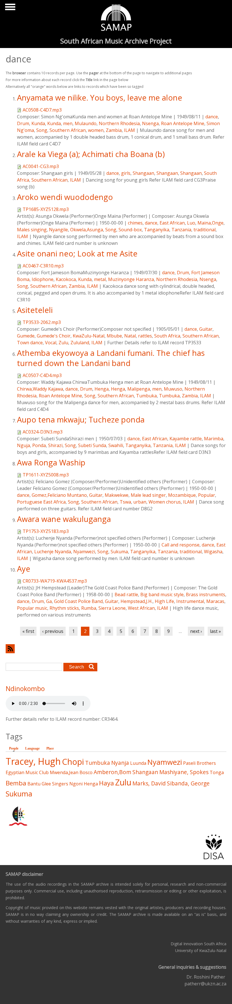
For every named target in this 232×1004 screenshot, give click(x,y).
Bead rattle (126, 594)
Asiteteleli (35, 310)
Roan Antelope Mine (182, 123)
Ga (49, 601)
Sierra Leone (112, 608)
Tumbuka (146, 396)
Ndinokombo (25, 688)
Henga (101, 389)
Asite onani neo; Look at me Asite (77, 253)
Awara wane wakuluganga (64, 519)
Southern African (68, 130)
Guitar (205, 329)
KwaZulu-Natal (88, 336)
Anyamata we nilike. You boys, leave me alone (99, 97)
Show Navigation (9, 8)
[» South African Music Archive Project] (116, 18)
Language (32, 748)
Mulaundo (85, 123)
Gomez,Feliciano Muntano (59, 495)
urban (139, 502)
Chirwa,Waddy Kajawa (40, 389)
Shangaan (143, 173)
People (15, 748)
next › (196, 631)
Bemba (16, 783)
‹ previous (52, 631)
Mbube (114, 336)
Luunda (138, 763)
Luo (191, 223)
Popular (206, 495)
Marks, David (149, 783)
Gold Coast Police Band (78, 601)
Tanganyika (156, 230)
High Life (164, 601)
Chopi (73, 761)
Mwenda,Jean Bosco (71, 772)
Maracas (215, 601)
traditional (205, 230)
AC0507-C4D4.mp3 (42, 375)
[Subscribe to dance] (116, 648)
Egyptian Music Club (27, 772)
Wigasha (213, 551)
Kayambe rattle (185, 438)
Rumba (88, 608)
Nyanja (120, 762)
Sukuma (119, 551)
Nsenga (150, 123)
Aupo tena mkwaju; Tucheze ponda (81, 419)
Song (41, 130)
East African (172, 223)
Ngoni (76, 784)
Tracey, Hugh (33, 761)
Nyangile (58, 230)
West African (141, 608)
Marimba (213, 438)
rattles (145, 336)
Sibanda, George (188, 783)
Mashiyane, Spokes (184, 772)
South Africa (167, 336)
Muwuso (173, 389)
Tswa (125, 502)
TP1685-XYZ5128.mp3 (46, 209)
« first (28, 631)
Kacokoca (66, 279)
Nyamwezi (84, 551)
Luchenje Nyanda (52, 551)
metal (100, 279)
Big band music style (162, 594)
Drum (23, 123)
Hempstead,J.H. (136, 601)
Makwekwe (116, 495)
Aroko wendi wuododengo (65, 197)
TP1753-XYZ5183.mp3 (46, 531)
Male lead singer (148, 495)
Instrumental (190, 601)
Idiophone (42, 279)
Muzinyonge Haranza (131, 279)
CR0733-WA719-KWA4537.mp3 (55, 581)
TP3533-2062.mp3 (42, 322)
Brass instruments (205, 594)
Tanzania (181, 230)
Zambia (114, 130)
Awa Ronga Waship (51, 462)
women (96, 130)
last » (215, 631)
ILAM (129, 130)
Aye (23, 568)
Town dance (30, 342)
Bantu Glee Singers (47, 784)
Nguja (23, 445)
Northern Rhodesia (119, 123)
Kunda (38, 123)
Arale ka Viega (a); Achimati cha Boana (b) (91, 154)
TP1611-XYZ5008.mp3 (46, 475)
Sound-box (130, 230)
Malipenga (138, 389)
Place (50, 748)
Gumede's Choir (53, 336)
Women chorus (165, 502)
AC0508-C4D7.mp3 (42, 110)
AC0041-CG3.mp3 (41, 166)
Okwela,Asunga (86, 230)
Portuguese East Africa (41, 502)
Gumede (26, 336)
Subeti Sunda (92, 445)
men (67, 123)
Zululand (79, 342)
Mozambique (182, 495)
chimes (135, 223)
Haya (106, 783)
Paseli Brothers (199, 763)
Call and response (180, 545)
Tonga (217, 772)
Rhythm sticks (64, 608)
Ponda (39, 445)
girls (125, 173)
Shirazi (55, 445)
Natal (130, 336)
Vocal (50, 342)
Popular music (32, 608)
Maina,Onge (210, 223)
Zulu (63, 342)
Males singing (32, 230)
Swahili (115, 445)
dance (211, 117)
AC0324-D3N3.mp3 (43, 432)
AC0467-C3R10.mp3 (43, 266)
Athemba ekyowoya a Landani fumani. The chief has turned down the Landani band (111, 358)
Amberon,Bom (112, 772)
